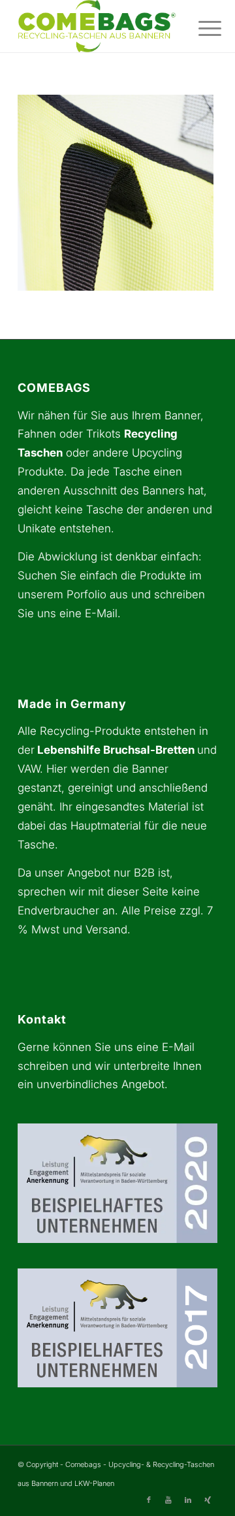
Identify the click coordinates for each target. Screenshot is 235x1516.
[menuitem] (199, 27)
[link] (98, 26)
